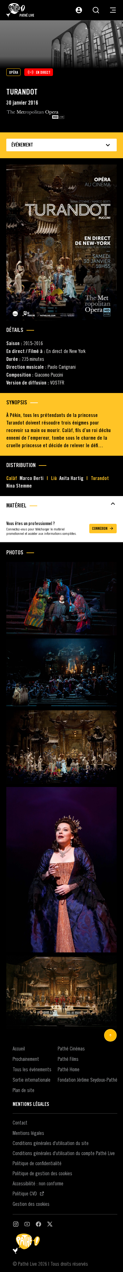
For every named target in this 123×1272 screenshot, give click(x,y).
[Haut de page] (110, 1035)
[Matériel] (61, 503)
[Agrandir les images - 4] (61, 869)
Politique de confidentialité (37, 1163)
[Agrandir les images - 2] (61, 673)
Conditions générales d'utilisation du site (51, 1143)
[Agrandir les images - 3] (61, 747)
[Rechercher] (96, 10)
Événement (22, 145)
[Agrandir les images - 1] (61, 598)
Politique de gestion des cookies (42, 1173)
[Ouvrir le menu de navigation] (113, 10)
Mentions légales (28, 1133)
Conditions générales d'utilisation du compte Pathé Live (64, 1153)
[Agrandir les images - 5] (61, 992)
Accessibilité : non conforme (38, 1183)
